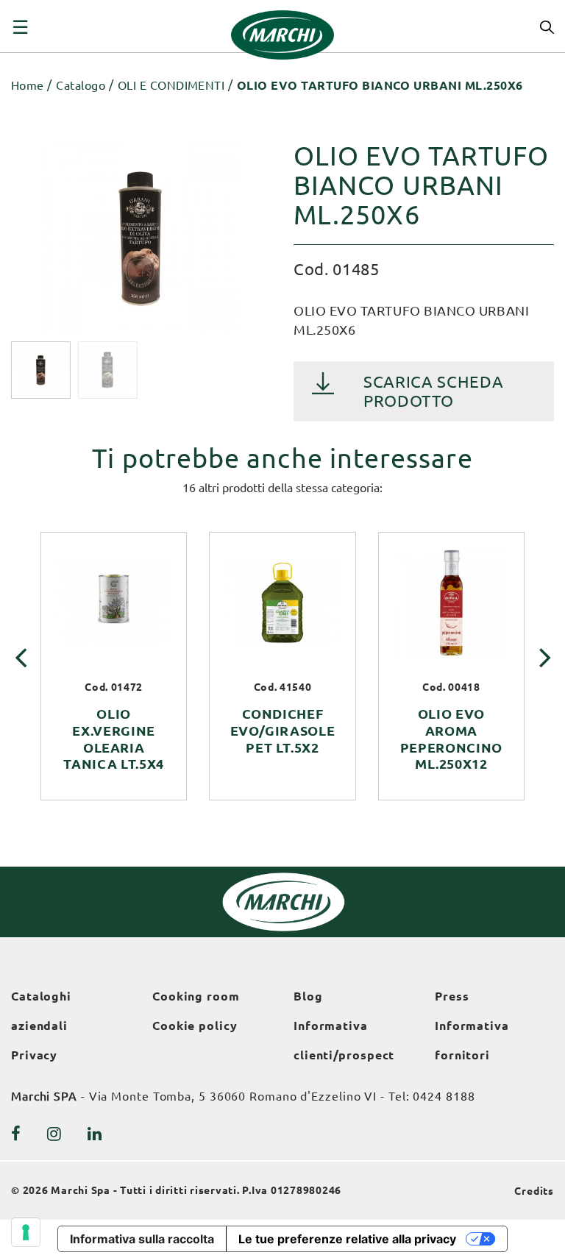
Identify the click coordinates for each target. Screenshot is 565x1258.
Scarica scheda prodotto (433, 391)
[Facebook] (16, 1134)
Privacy (34, 1055)
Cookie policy (195, 1025)
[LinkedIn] (95, 1134)
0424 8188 (444, 1096)
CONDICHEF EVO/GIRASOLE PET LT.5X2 (282, 730)
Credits (534, 1191)
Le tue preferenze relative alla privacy (347, 1239)
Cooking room (196, 996)
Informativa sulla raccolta (142, 1239)
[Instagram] (54, 1134)
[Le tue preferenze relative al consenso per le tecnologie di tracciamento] (26, 1232)
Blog (308, 996)
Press (452, 996)
